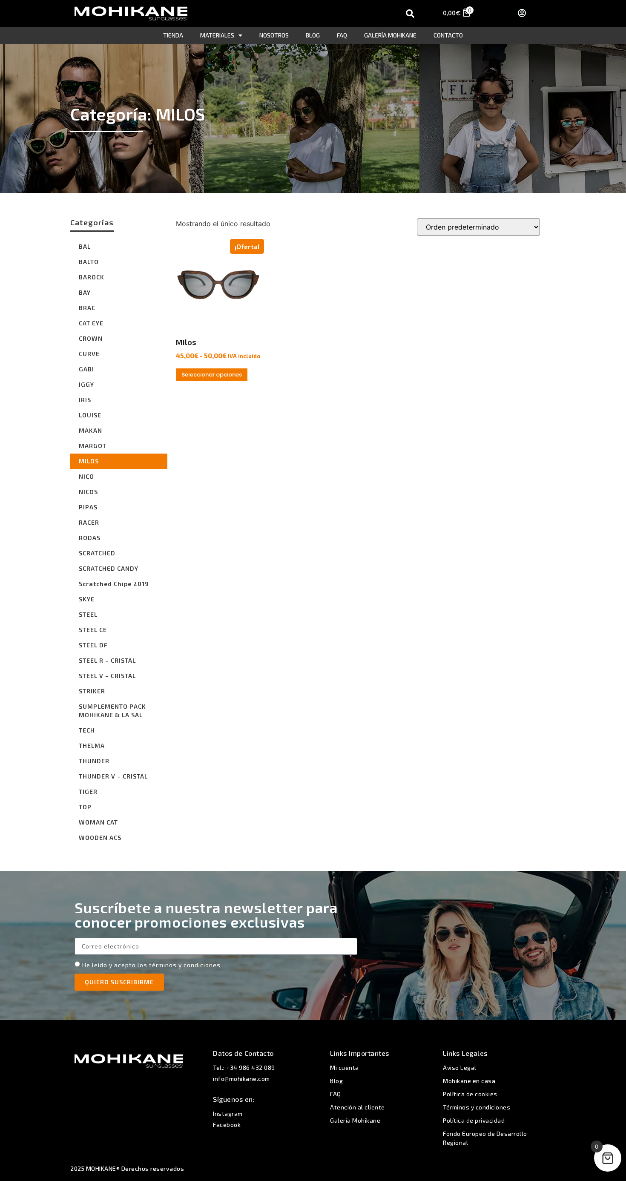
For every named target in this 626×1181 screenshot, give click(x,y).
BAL (85, 246)
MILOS (89, 461)
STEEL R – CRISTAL (107, 660)
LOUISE (90, 415)
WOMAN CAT (98, 822)
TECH (87, 730)
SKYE (87, 599)
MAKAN (90, 430)
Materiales (217, 35)
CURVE (89, 353)
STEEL (88, 614)
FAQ (342, 35)
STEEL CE (93, 629)
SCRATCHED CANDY (108, 568)
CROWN (91, 338)
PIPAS (88, 507)
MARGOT (92, 445)
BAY (85, 292)
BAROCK (91, 277)
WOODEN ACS (100, 837)
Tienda (173, 35)
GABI (86, 369)
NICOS (88, 491)
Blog (313, 35)
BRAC (87, 307)
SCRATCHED (97, 553)
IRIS (85, 399)
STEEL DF (93, 645)
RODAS (90, 537)
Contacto (448, 35)
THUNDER (94, 760)
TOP (85, 806)
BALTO (89, 261)
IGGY (86, 384)
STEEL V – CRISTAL (107, 675)
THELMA (92, 745)
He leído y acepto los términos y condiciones (151, 964)
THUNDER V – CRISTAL (113, 776)
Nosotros (274, 35)
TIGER (88, 791)
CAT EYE (91, 323)
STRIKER (92, 691)
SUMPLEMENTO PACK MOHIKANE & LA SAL (112, 710)
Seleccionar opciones (211, 375)
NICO (86, 476)
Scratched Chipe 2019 (114, 583)
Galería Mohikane (390, 35)
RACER (89, 522)
